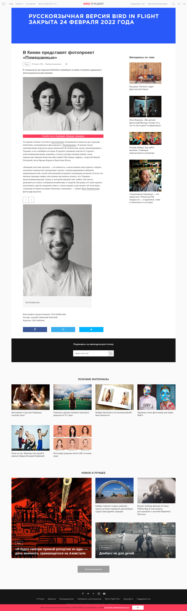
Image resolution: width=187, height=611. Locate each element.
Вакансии (52, 599)
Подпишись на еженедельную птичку (93, 344)
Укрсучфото (128, 599)
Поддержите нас (137, 4)
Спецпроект (31, 4)
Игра (11, 4)
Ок (138, 607)
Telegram (70, 136)
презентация (57, 141)
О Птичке (40, 599)
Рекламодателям (66, 599)
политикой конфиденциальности (116, 607)
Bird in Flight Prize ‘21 (47, 4)
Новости (19, 4)
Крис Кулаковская (90, 188)
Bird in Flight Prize (112, 599)
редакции (116, 604)
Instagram (79, 136)
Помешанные (69, 145)
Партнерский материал (157, 4)
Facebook (60, 136)
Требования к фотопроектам (89, 599)
